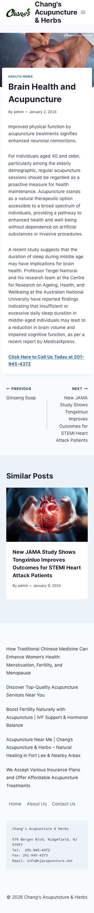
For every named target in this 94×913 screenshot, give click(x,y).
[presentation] (47, 515)
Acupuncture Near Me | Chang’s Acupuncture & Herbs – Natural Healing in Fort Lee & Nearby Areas (43, 747)
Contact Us (63, 803)
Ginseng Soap (21, 393)
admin (19, 112)
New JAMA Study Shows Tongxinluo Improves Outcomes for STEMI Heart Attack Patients (72, 415)
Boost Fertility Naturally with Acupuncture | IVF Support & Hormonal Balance (47, 717)
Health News (20, 76)
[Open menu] (83, 12)
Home (15, 803)
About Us (37, 803)
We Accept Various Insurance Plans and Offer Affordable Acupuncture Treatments (43, 777)
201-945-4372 (37, 850)
